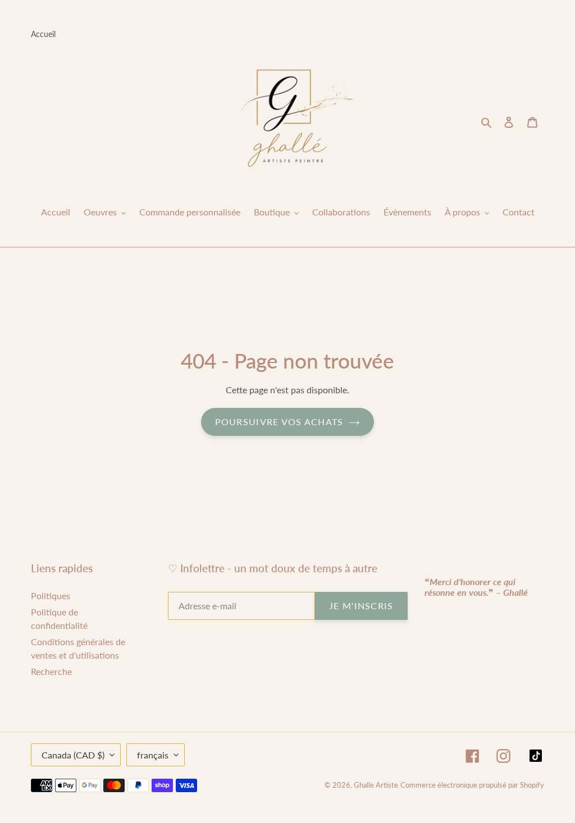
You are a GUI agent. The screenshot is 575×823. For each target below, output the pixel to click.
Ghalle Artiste (376, 784)
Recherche (51, 671)
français (152, 755)
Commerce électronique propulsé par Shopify (472, 784)
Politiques (50, 595)
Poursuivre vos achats (279, 421)
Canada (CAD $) (73, 755)
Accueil (43, 34)
